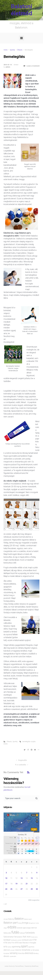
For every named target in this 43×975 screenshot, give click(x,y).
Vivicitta (21, 953)
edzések (19, 928)
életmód (29, 953)
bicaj (20, 923)
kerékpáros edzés (16, 940)
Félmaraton (18, 937)
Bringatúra (32, 923)
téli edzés (36, 950)
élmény (35, 953)
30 (37, 889)
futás (15, 932)
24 (6, 889)
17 (6, 884)
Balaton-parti (28, 919)
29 (32, 889)
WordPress (35, 966)
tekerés (18, 950)
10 (6, 878)
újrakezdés (13, 956)
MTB (5, 947)
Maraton (25, 943)
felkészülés (7, 933)
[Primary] (21, 38)
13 (21, 878)
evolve (6, 966)
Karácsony (34, 937)
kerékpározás (27, 940)
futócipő (22, 933)
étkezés (6, 956)
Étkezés (19, 50)
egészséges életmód (30, 928)
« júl (5, 904)
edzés (12, 927)
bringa (25, 923)
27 (21, 889)
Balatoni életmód (21, 10)
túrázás (6, 953)
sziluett (12, 950)
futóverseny (8, 937)
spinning (16, 946)
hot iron (27, 936)
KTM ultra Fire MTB (11, 943)
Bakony (11, 919)
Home (5, 50)
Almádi (6, 919)
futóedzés (30, 933)
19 (16, 884)
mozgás (32, 943)
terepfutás (26, 950)
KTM (34, 940)
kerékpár (7, 940)
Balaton (19, 918)
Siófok (9, 947)
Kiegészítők (22, 760)
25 (11, 889)
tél (31, 950)
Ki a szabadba (20, 765)
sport (24, 946)
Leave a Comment (33, 66)
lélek (20, 943)
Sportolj (12, 50)
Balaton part (11, 922)
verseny (14, 953)
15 (32, 878)
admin (8, 67)
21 (27, 884)
